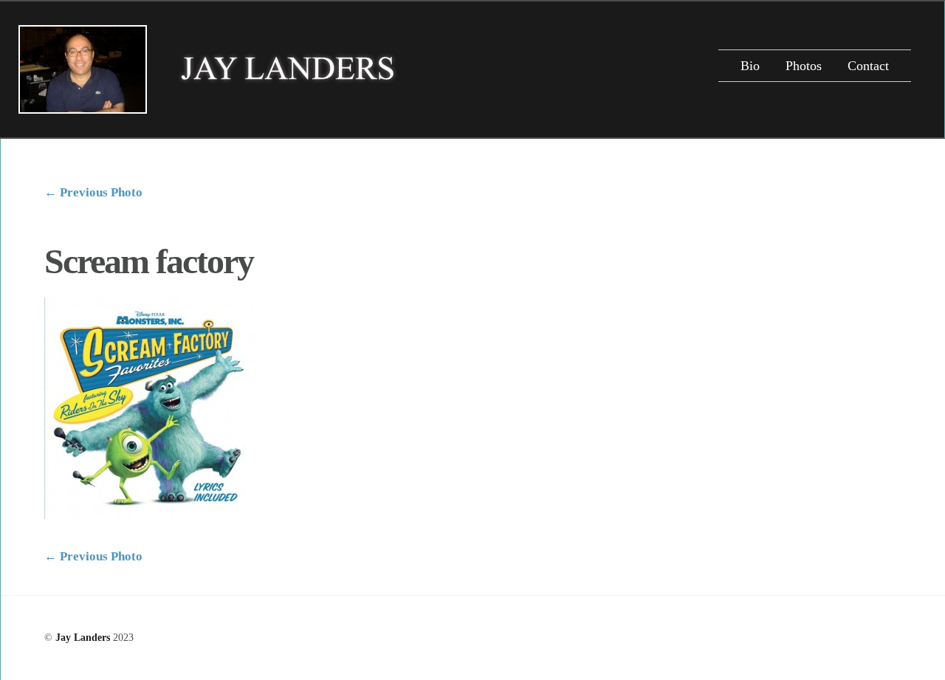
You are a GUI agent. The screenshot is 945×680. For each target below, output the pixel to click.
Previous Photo (93, 192)
